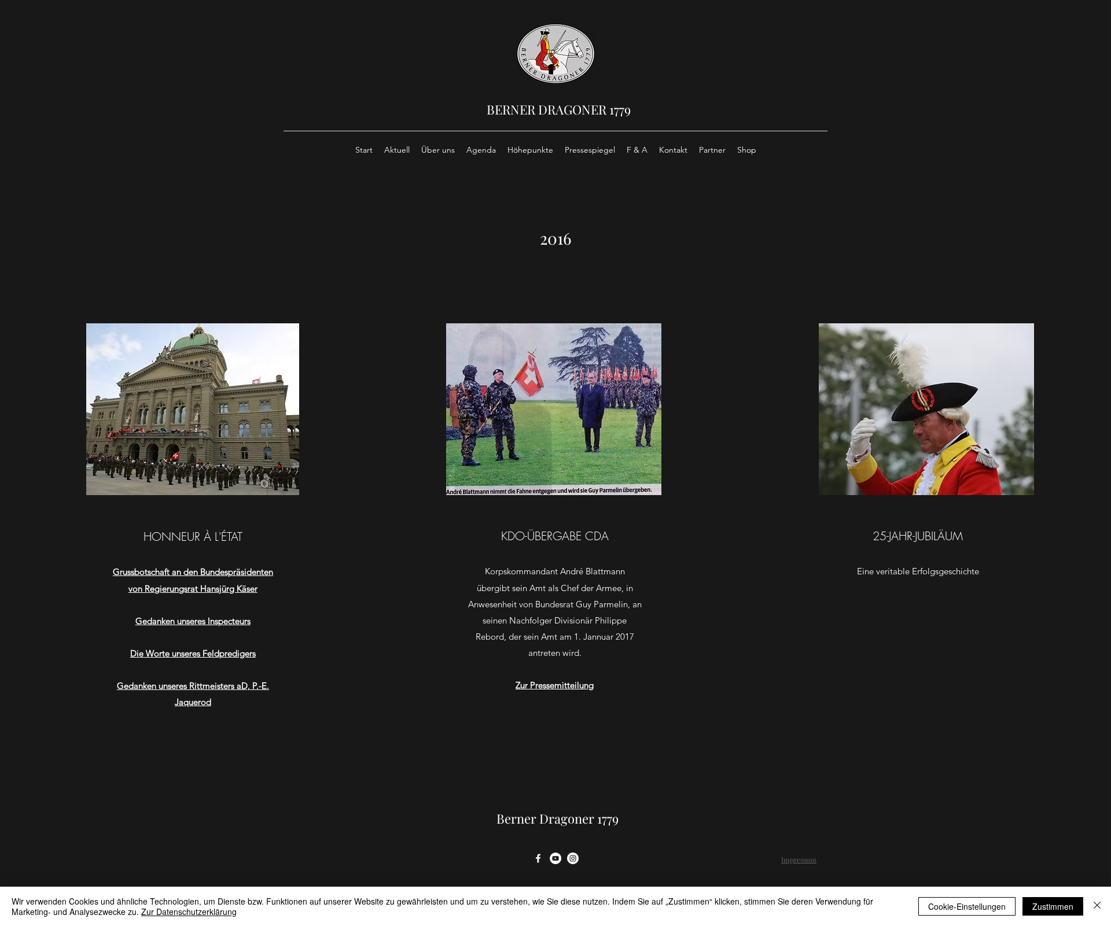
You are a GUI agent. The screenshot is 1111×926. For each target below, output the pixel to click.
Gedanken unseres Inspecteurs (193, 620)
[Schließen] (1097, 906)
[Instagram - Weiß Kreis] (573, 858)
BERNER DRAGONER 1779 (559, 109)
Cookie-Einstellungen (967, 906)
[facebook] (538, 858)
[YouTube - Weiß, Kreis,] (555, 858)
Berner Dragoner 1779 (557, 818)
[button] (192, 409)
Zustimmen (1052, 906)
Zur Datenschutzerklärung (189, 911)
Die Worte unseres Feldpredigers (193, 653)
